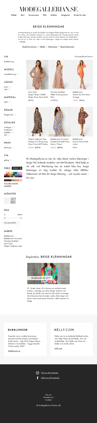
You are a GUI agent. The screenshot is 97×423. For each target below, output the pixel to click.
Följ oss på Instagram (49, 373)
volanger (7, 127)
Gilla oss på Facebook (50, 378)
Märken (54, 15)
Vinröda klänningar (7, 176)
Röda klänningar (7, 175)
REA (44, 15)
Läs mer (22, 41)
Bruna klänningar (9, 180)
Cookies (48, 400)
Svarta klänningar (5, 176)
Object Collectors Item (13, 246)
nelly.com (58, 349)
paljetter (7, 133)
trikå (6, 102)
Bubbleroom (9, 236)
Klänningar (52, 47)
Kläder (14, 15)
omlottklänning (10, 74)
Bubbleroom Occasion (13, 239)
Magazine (65, 15)
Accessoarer (34, 15)
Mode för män (80, 15)
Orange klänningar (17, 180)
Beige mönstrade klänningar (13, 200)
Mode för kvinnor (29, 47)
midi (5, 90)
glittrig (6, 160)
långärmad (8, 115)
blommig (7, 148)
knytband (7, 130)
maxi (6, 87)
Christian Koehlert (11, 241)
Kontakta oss (48, 397)
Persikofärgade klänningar (7, 173)
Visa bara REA (10, 223)
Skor (23, 15)
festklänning (9, 62)
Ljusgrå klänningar (5, 175)
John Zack (8, 244)
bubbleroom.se (14, 351)
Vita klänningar (5, 173)
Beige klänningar (67, 47)
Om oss (48, 395)
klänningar (53, 26)
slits (5, 135)
